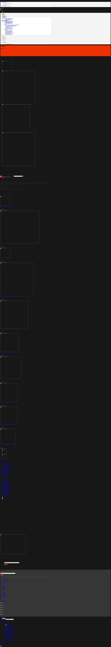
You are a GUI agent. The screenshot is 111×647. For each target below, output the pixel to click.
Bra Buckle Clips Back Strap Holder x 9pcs (6, 207)
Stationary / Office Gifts (5, 470)
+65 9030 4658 (4, 579)
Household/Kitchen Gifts (9, 22)
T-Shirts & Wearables (9, 30)
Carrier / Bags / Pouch (9, 23)
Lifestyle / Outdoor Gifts (5, 488)
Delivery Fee (4, 588)
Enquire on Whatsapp (3, 210)
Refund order (4, 600)
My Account (4, 592)
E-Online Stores (4, 492)
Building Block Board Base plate (5, 403)
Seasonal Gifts (4, 475)
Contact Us (4, 589)
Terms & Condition (5, 595)
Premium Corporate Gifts (6, 463)
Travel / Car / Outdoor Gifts (10, 26)
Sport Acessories (8, 33)
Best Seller (7, 20)
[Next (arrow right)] (1, 646)
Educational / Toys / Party (9, 32)
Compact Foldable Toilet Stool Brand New (6, 353)
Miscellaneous (8, 27)
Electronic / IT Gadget (9, 21)
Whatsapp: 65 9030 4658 (6, 580)
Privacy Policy (4, 594)
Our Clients (4, 587)
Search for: (3, 18)
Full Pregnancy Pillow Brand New (5, 379)
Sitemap (3, 597)
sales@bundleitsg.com (5, 581)
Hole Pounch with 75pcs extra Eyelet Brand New (7, 425)
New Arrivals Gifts (10, 18)
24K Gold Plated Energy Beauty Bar (5, 445)
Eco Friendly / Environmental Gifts (11, 25)
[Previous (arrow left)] (0, 646)
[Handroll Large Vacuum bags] (4, 458)
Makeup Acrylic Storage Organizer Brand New (7, 297)
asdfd (1, 244)
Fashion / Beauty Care (5, 493)
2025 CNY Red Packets (9, 34)
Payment (3, 596)
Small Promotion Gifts (9, 31)
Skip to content (2, 0)
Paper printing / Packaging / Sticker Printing (8, 485)
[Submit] (2, 620)
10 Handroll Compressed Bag (4, 259)
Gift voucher (4, 38)
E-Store (3, 35)
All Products (4, 461)
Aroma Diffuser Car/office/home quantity (7, 176)
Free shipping (4, 601)
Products (3, 16)
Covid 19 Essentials (9, 19)
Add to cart (2, 209)
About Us (3, 622)
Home (3, 13)
